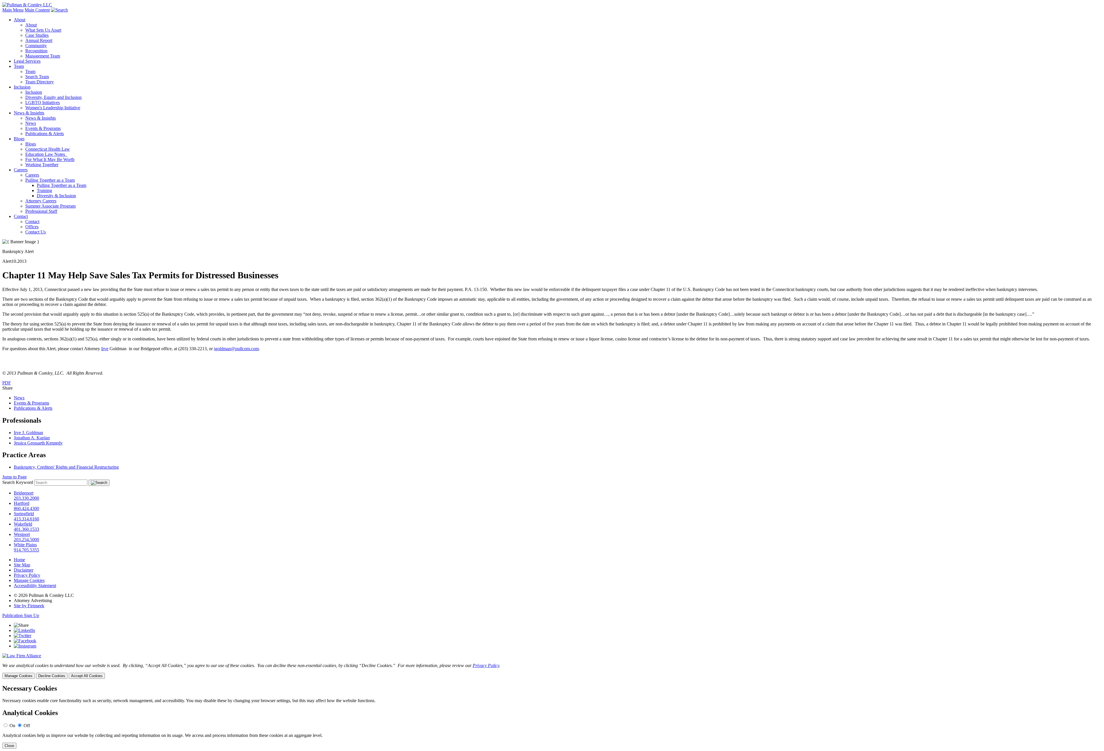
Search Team (37, 76)
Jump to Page (14, 476)
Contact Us (35, 231)
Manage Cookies (29, 580)
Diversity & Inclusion (56, 195)
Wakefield (23, 524)
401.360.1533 (26, 529)
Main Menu (13, 9)
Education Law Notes (46, 154)
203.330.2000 (26, 498)
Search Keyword (17, 482)
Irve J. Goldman (28, 432)
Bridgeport (23, 493)
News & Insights (29, 112)
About (19, 19)
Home (19, 559)
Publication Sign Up (20, 615)
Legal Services (27, 61)
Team (19, 66)
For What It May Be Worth (49, 159)
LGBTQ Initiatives (42, 102)
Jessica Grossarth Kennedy (38, 442)
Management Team (42, 55)
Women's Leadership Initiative (52, 107)
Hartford (21, 503)
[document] (552, 717)
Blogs (19, 138)
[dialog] (552, 671)
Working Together (41, 164)
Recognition (36, 50)
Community (36, 45)
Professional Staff (41, 211)
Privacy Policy (27, 575)
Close (9, 746)
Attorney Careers (40, 200)
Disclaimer (23, 570)
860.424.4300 (26, 508)
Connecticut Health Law (47, 149)
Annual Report (38, 40)
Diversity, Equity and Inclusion (53, 97)
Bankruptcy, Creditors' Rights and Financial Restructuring (66, 467)
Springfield (24, 513)
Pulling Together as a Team (50, 180)
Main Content (37, 9)
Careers (21, 169)
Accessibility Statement (35, 585)
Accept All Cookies (87, 676)
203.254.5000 (26, 539)
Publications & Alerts (44, 133)
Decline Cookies (51, 676)
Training (44, 190)
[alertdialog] (552, 717)
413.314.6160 (26, 518)
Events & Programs (43, 128)
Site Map (22, 564)
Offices (32, 226)
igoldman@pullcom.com (236, 348)
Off (27, 725)
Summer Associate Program (50, 206)
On (12, 725)
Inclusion (22, 87)
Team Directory (39, 81)
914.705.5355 (26, 549)
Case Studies (37, 35)
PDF (6, 382)
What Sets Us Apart (43, 30)
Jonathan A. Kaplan (32, 437)
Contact (21, 216)
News (30, 123)
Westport (22, 534)
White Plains (25, 544)
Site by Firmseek (29, 605)
